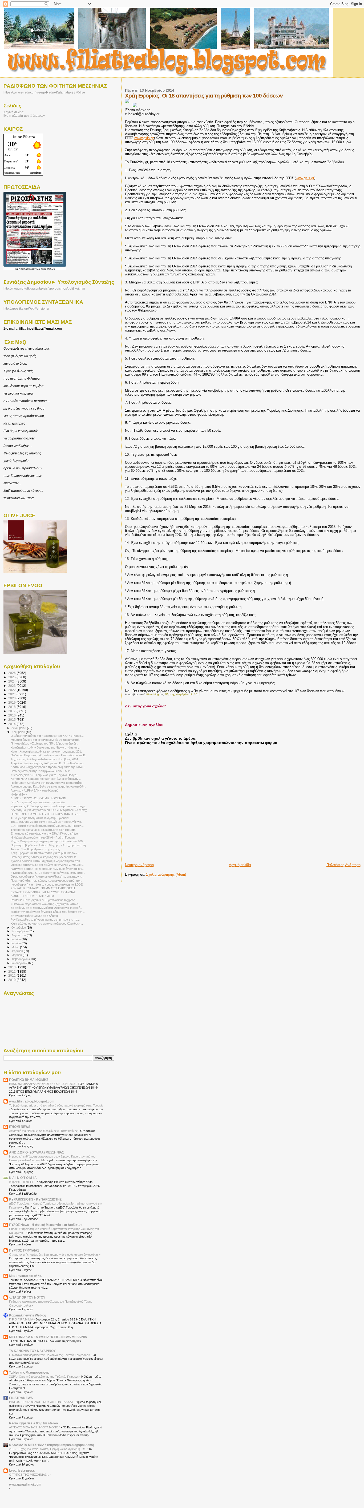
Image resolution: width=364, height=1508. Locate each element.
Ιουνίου (16, 943)
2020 (12, 698)
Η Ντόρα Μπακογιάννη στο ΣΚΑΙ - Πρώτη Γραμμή (43, 837)
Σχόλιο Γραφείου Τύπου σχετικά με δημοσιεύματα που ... (47, 861)
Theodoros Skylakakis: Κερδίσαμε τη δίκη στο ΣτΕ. (43, 829)
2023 (12, 685)
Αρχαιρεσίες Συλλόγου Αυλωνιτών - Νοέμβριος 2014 (44, 759)
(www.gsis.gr (144, 138)
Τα (17, 268)
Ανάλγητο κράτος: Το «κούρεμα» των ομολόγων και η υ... (47, 868)
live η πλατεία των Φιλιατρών (24, 115)
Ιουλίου (16, 939)
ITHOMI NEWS (19, 1126)
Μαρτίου (17, 955)
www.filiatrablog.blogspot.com (31, 1101)
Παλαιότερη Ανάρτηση (343, 865)
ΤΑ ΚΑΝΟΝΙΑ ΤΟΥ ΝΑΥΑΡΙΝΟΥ (32, 1351)
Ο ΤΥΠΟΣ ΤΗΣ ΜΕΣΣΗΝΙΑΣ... (29, 1474)
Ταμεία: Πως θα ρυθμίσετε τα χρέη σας (35, 849)
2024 (12, 681)
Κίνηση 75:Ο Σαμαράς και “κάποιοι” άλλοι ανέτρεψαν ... (46, 778)
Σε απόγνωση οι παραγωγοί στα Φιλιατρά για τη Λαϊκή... (47, 907)
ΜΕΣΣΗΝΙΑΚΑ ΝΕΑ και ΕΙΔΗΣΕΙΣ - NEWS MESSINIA (48, 1337)
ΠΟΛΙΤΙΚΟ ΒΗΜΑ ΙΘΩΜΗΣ (28, 1079)
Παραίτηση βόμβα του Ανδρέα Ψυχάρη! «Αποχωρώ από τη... (49, 845)
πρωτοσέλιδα (27, 268)
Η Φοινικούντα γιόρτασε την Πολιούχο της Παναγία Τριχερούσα (50, 1355)
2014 (12, 724)
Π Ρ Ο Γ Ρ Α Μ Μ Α (21, 1319)
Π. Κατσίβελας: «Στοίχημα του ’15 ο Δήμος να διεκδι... (44, 743)
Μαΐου (15, 947)
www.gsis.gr (305, 178)
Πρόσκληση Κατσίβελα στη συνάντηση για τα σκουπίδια (46, 782)
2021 (12, 694)
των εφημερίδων (45, 268)
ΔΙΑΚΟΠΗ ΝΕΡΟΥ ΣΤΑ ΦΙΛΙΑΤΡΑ (32, 896)
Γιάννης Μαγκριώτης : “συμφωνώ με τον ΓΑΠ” (40, 771)
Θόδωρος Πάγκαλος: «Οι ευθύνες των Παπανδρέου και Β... (49, 755)
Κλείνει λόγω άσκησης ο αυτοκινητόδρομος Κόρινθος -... (47, 923)
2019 (12, 702)
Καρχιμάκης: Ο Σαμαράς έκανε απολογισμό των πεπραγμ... (49, 806)
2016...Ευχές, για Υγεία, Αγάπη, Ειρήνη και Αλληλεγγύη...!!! (47, 1449)
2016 (12, 715)
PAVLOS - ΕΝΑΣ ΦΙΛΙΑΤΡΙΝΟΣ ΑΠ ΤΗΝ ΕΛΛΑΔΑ (41, 1402)
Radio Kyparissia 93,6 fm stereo (33, 1423)
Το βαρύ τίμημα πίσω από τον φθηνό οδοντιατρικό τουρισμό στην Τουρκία (56, 1105)
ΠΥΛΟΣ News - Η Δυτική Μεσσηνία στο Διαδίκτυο (45, 1224)
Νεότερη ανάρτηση (139, 865)
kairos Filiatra (24, 137)
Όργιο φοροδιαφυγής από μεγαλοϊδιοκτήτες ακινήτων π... (47, 876)
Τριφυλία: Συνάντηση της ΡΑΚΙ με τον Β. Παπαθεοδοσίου (47, 763)
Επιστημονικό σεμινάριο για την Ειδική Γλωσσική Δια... (45, 833)
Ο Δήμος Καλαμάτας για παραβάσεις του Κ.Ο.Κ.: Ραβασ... (47, 735)
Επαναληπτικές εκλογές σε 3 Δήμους (34, 915)
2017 (12, 711)
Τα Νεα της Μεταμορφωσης (29, 1372)
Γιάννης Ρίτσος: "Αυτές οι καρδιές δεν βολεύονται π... (44, 857)
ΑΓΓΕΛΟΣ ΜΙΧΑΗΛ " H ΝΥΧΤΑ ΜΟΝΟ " (35, 1427)
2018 (12, 706)
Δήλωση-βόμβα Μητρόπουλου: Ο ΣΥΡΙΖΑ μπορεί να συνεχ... (50, 810)
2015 (12, 719)
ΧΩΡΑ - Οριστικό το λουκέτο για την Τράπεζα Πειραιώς (44, 1376)
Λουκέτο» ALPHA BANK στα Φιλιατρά (34, 790)
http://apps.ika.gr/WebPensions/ (26, 308)
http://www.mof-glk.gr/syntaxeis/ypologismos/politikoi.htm (44, 288)
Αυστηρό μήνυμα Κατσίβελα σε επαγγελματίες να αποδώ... (48, 786)
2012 (12, 971)
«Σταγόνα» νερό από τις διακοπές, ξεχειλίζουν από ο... (45, 904)
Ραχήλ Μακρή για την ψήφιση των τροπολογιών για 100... (48, 841)
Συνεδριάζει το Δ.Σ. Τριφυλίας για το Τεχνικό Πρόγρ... (45, 775)
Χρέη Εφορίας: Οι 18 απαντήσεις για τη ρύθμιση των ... (45, 853)
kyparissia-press (22, 1470)
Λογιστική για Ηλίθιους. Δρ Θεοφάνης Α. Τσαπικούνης (43, 1130)
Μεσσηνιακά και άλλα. (25, 1275)
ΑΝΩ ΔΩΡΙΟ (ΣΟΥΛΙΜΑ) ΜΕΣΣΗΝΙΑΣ (36, 1152)
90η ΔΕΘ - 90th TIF (22, 1181)
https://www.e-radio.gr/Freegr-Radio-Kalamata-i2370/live (44, 92)
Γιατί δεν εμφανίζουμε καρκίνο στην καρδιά (38, 802)
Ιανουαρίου (18, 963)
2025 (12, 677)
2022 (12, 690)
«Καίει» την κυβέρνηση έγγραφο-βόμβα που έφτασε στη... (48, 911)
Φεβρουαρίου (20, 959)
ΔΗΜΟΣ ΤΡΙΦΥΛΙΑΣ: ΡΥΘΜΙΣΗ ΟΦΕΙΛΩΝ (38, 798)
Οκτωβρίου (19, 927)
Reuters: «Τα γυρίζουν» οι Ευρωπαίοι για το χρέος (43, 900)
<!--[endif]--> (19, 794)
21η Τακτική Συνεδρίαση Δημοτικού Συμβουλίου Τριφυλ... (47, 825)
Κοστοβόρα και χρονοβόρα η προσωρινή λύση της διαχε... (48, 767)
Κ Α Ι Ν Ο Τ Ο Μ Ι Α (23, 1177)
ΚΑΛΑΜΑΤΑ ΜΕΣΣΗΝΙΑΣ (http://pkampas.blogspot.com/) (51, 1445)
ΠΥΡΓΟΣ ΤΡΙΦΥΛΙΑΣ (24, 1250)
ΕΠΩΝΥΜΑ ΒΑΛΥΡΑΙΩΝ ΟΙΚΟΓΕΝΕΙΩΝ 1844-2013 (42, 1083)
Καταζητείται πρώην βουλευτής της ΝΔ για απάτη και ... (45, 747)
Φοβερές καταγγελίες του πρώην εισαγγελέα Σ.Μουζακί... (47, 864)
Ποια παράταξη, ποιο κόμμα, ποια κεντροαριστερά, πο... (46, 880)
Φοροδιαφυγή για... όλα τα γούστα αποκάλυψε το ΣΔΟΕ (47, 884)
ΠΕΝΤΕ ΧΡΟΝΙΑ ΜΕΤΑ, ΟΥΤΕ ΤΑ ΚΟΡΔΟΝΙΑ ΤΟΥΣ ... (46, 814)
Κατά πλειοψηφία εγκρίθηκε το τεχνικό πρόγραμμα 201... (47, 751)
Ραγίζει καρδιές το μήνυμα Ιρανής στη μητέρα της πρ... (45, 919)
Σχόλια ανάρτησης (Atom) (166, 874)
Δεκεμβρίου (19, 728)
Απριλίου (17, 951)
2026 (12, 673)
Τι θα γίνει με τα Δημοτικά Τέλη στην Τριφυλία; (40, 818)
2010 (12, 979)
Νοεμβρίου (18, 732)
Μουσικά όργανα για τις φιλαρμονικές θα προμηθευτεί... (46, 739)
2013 (12, 967)
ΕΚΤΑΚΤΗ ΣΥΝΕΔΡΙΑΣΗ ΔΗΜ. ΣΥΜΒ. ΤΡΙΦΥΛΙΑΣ (43, 892)
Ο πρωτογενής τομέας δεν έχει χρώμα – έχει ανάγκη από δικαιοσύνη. (54, 1254)
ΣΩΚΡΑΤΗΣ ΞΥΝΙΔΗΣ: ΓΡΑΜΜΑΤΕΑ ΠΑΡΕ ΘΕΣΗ (43, 888)
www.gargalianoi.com (25, 1484)
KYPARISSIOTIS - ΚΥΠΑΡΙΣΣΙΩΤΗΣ (35, 1199)
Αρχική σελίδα (240, 865)
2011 (12, 975)
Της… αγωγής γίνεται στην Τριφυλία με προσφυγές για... (47, 821)
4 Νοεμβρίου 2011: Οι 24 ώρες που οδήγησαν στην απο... (48, 872)
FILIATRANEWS (21, 1398)
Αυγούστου (19, 935)
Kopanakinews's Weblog (27, 1315)
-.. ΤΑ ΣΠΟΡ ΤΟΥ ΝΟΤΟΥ (27, 1297)
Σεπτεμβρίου (20, 931)
